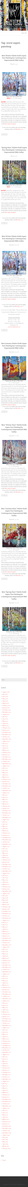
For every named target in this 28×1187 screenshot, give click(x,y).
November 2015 (6, 967)
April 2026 (5, 701)
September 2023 (6, 764)
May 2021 (5, 826)
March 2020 (5, 857)
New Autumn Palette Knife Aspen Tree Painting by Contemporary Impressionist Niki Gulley (14, 346)
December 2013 (6, 1019)
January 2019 (5, 889)
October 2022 (6, 788)
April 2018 (5, 902)
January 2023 (5, 781)
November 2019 (6, 866)
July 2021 (5, 822)
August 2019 (5, 873)
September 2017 (6, 918)
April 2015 (5, 983)
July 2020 (5, 849)
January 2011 (5, 1097)
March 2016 (5, 958)
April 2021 (5, 828)
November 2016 (6, 940)
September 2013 (6, 1025)
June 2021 (5, 824)
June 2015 (5, 978)
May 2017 (5, 927)
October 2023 (6, 761)
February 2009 (6, 1148)
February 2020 (6, 860)
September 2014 (6, 998)
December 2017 (6, 911)
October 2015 (6, 969)
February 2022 (6, 806)
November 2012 (6, 1048)
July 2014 (5, 1003)
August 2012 (5, 1054)
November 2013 (6, 1021)
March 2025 (5, 726)
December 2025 (6, 710)
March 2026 (5, 703)
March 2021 (5, 831)
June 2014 (5, 1005)
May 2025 (5, 721)
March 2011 (5, 1092)
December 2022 (6, 784)
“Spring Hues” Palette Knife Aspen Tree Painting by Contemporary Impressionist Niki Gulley (14, 150)
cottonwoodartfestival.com (14, 327)
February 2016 (6, 960)
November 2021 (6, 813)
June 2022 (5, 797)
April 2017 (5, 929)
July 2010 (5, 1110)
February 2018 (6, 907)
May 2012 (5, 1061)
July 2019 (5, 875)
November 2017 (6, 913)
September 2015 (6, 972)
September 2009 (6, 1133)
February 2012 (6, 1068)
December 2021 (6, 811)
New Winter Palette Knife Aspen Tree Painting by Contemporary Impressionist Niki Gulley (14, 58)
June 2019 (5, 878)
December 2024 (6, 732)
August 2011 (5, 1081)
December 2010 (6, 1099)
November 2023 (6, 759)
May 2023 (5, 773)
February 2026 (6, 705)
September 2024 (6, 739)
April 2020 (5, 855)
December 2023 (6, 757)
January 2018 (5, 909)
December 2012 (6, 1045)
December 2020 (6, 837)
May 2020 (5, 853)
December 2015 (6, 965)
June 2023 (5, 770)
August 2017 (5, 920)
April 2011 (5, 1090)
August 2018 (5, 893)
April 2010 (5, 1117)
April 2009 (5, 1144)
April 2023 (5, 775)
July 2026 (5, 694)
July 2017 (5, 922)
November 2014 (6, 994)
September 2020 (6, 844)
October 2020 (6, 842)
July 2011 (5, 1084)
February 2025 (6, 728)
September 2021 (6, 817)
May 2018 (5, 900)
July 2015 (5, 976)
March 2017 (5, 931)
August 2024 (5, 741)
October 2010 (6, 1104)
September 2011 (6, 1079)
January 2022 (5, 808)
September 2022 (6, 790)
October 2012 (6, 1050)
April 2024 (5, 748)
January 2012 (5, 1070)
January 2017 (5, 936)
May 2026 (5, 699)
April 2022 (5, 802)
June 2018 (5, 898)
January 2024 (5, 755)
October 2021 (6, 815)
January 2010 (5, 1124)
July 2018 (5, 896)
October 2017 (6, 916)
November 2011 (6, 1075)
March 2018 (5, 904)
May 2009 (5, 1142)
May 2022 (5, 799)
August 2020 (5, 846)
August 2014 (5, 1001)
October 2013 (6, 1023)
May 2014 (5, 1007)
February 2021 (6, 833)
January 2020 (5, 862)
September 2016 (6, 945)
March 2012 (5, 1066)
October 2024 (6, 737)
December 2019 (6, 864)
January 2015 (5, 990)
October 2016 (6, 943)
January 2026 (5, 708)
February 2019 (6, 887)
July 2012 (5, 1057)
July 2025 (5, 717)
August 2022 (5, 793)
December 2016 (6, 938)
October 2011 (6, 1077)
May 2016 (5, 954)
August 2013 (5, 1028)
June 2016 (5, 951)
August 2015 (5, 974)
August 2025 (5, 714)
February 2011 (6, 1095)
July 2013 (5, 1030)
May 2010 (5, 1115)
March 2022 (5, 804)
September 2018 (6, 891)
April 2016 (5, 956)
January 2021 (5, 835)
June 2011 (5, 1086)
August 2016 (5, 947)
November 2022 (6, 786)
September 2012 (6, 1052)
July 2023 (5, 768)
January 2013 (5, 1043)
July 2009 (5, 1137)
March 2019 (5, 884)
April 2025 (5, 723)
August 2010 (5, 1108)
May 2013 (5, 1034)
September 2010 (6, 1106)
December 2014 (6, 992)
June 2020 (5, 851)
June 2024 (5, 746)
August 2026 (5, 692)
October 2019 (6, 869)
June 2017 (5, 925)
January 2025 (5, 730)
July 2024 (5, 743)
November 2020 (6, 840)
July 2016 (5, 949)
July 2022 (5, 795)
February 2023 (6, 779)
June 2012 (5, 1059)
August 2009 (5, 1135)
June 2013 (5, 1032)
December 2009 (6, 1126)
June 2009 (5, 1139)
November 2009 (6, 1128)
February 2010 (6, 1122)
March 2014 (5, 1012)
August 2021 (5, 819)
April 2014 (5, 1010)
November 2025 (6, 712)
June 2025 (5, 719)
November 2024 (6, 734)
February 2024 (6, 752)
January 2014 (5, 1016)
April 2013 (5, 1037)
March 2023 (5, 777)
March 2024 (5, 750)
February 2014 (6, 1014)
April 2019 (5, 882)
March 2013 (5, 1039)
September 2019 (6, 871)
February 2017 (6, 934)
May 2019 (5, 880)
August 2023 (5, 766)
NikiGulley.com (19, 129)
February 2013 (6, 1041)
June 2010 (5, 1113)
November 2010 (6, 1101)
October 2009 (6, 1130)
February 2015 (6, 987)
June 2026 (5, 696)
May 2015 (5, 981)
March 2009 (5, 1146)
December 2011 (6, 1072)
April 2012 (5, 1063)
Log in (4, 1160)
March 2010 (5, 1119)
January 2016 (5, 963)
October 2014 (6, 996)
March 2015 (5, 985)
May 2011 (5, 1088)
